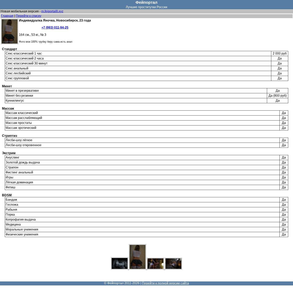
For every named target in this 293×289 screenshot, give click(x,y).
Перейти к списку (28, 16)
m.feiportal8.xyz (52, 11)
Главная (7, 16)
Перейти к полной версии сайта (165, 283)
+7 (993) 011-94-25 (54, 27)
